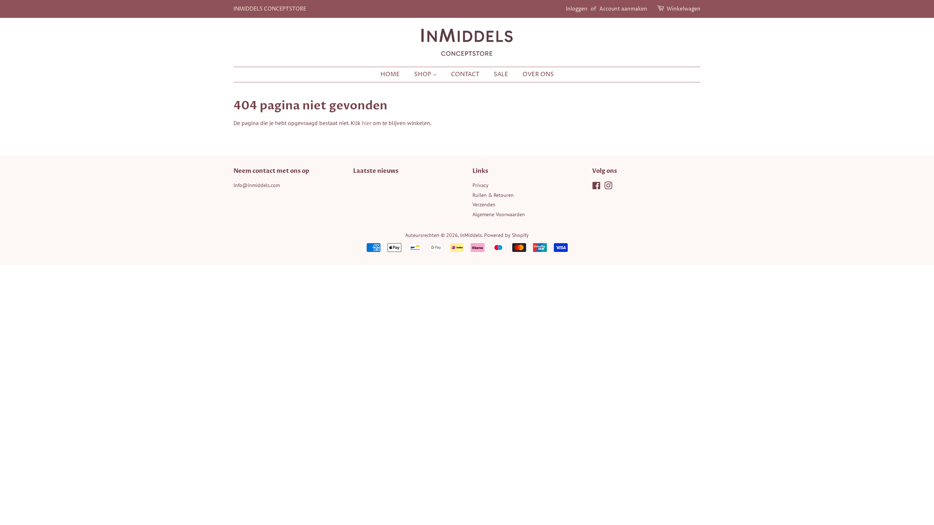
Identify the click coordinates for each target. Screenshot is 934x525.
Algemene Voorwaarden (498, 214)
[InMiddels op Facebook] (596, 187)
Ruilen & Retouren (493, 195)
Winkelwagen (683, 8)
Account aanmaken (623, 8)
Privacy (480, 185)
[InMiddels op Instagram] (608, 187)
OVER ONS (538, 74)
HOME (390, 74)
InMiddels (471, 235)
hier (366, 123)
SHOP (423, 74)
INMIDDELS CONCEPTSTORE (270, 8)
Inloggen (576, 8)
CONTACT (465, 74)
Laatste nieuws (375, 171)
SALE (501, 74)
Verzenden (483, 204)
